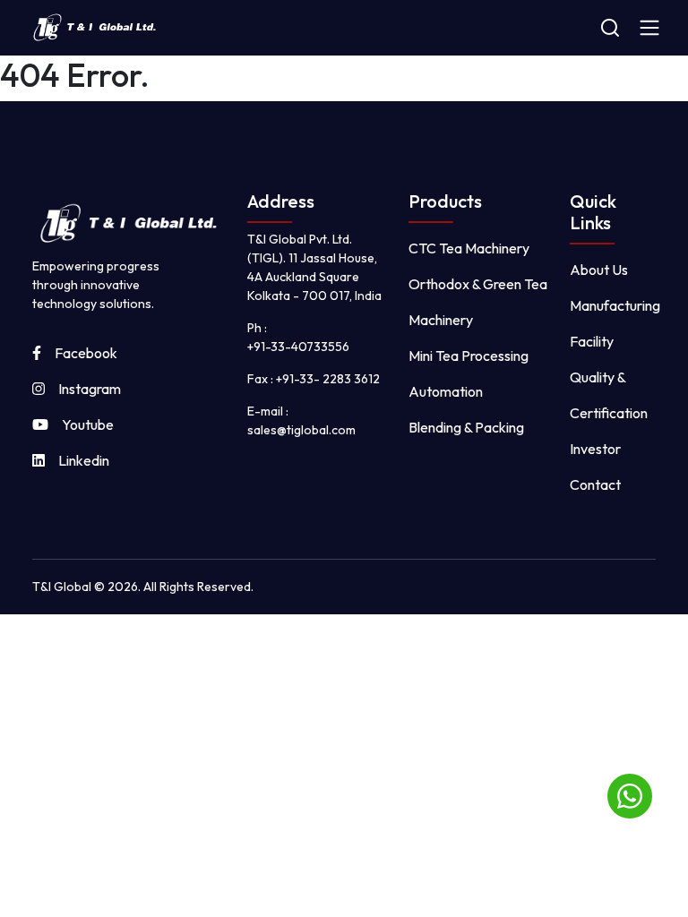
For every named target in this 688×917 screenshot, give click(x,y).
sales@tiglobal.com (301, 430)
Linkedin (83, 460)
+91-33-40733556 (298, 347)
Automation (445, 391)
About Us (599, 270)
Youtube (88, 424)
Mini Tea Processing (468, 355)
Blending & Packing (466, 427)
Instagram (89, 389)
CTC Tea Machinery (468, 248)
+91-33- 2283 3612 (328, 379)
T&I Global (63, 586)
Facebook (86, 353)
